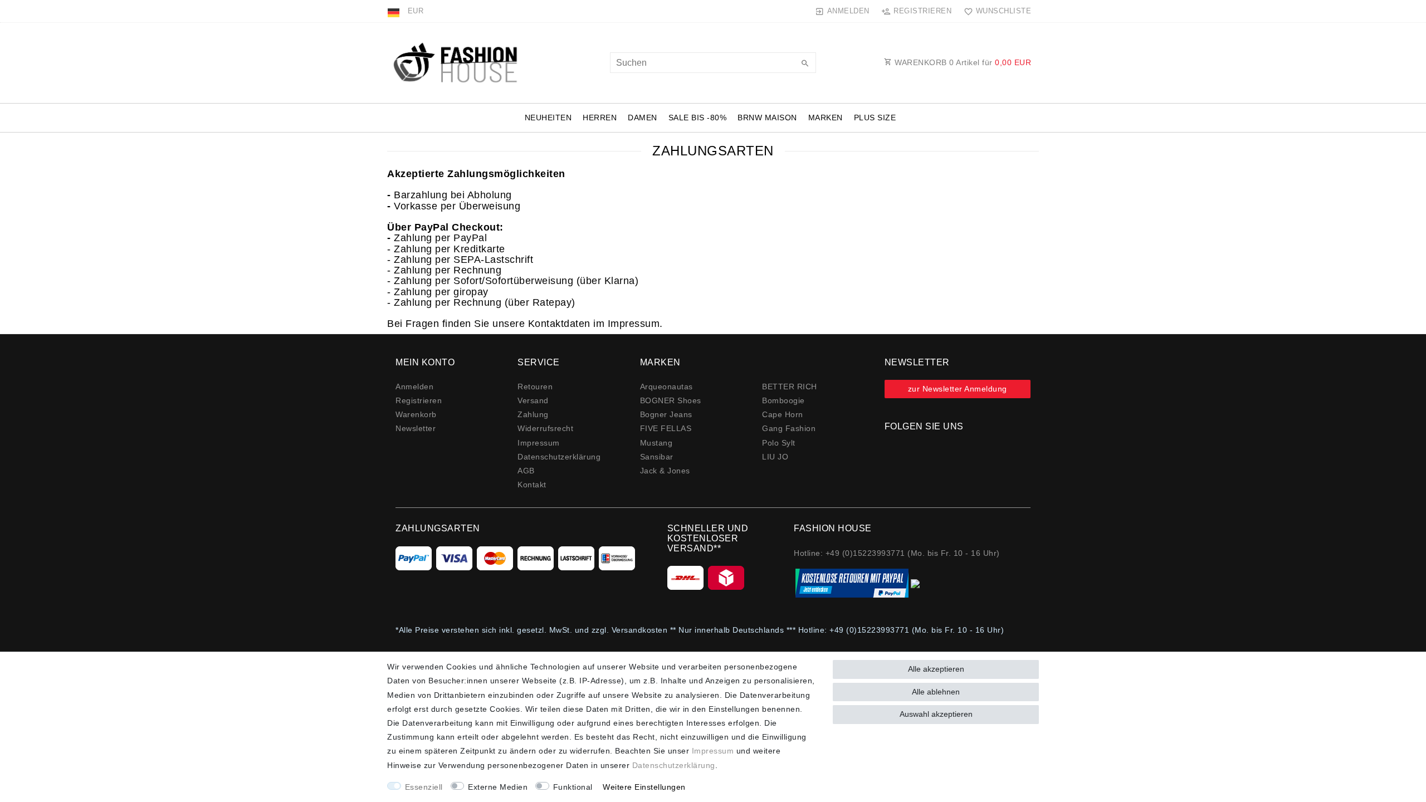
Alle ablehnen (936, 691)
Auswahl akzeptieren (936, 714)
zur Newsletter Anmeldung (957, 388)
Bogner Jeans (666, 414)
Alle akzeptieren (936, 668)
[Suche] (804, 64)
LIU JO (775, 456)
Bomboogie (783, 400)
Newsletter (415, 428)
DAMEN (642, 117)
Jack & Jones (665, 470)
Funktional (573, 787)
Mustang (656, 442)
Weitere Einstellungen (644, 787)
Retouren (535, 386)
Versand (533, 400)
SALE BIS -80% (697, 117)
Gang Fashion (788, 428)
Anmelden (414, 386)
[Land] (394, 11)
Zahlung (533, 414)
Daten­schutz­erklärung (558, 456)
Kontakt (531, 484)
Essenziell (424, 787)
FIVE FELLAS (666, 428)
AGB (526, 470)
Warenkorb (416, 414)
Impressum (538, 442)
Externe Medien (498, 787)
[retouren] (858, 583)
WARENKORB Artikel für (962, 62)
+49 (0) (843, 629)
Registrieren (418, 400)
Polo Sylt (778, 442)
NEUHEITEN (548, 117)
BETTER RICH (789, 386)
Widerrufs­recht (545, 428)
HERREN (600, 117)
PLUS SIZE (875, 117)
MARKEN (825, 117)
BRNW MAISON (767, 117)
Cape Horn (782, 414)
